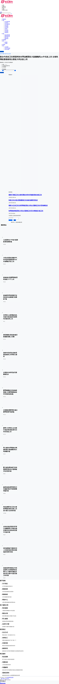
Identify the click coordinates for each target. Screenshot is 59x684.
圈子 (4, 7)
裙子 (3, 40)
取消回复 (10, 220)
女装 (3, 20)
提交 (14, 220)
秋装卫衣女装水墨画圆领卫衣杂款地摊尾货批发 (23, 200)
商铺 (4, 6)
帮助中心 (4, 9)
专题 (3, 8)
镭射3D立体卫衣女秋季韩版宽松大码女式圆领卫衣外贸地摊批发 (28, 205)
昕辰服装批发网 (10, 677)
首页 (3, 5)
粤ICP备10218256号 (5, 678)
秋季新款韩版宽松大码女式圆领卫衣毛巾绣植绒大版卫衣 (26, 211)
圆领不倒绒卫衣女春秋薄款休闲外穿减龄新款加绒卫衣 (25, 195)
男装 (3, 33)
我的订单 (1, 51)
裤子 (3, 45)
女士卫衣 (9, 53)
